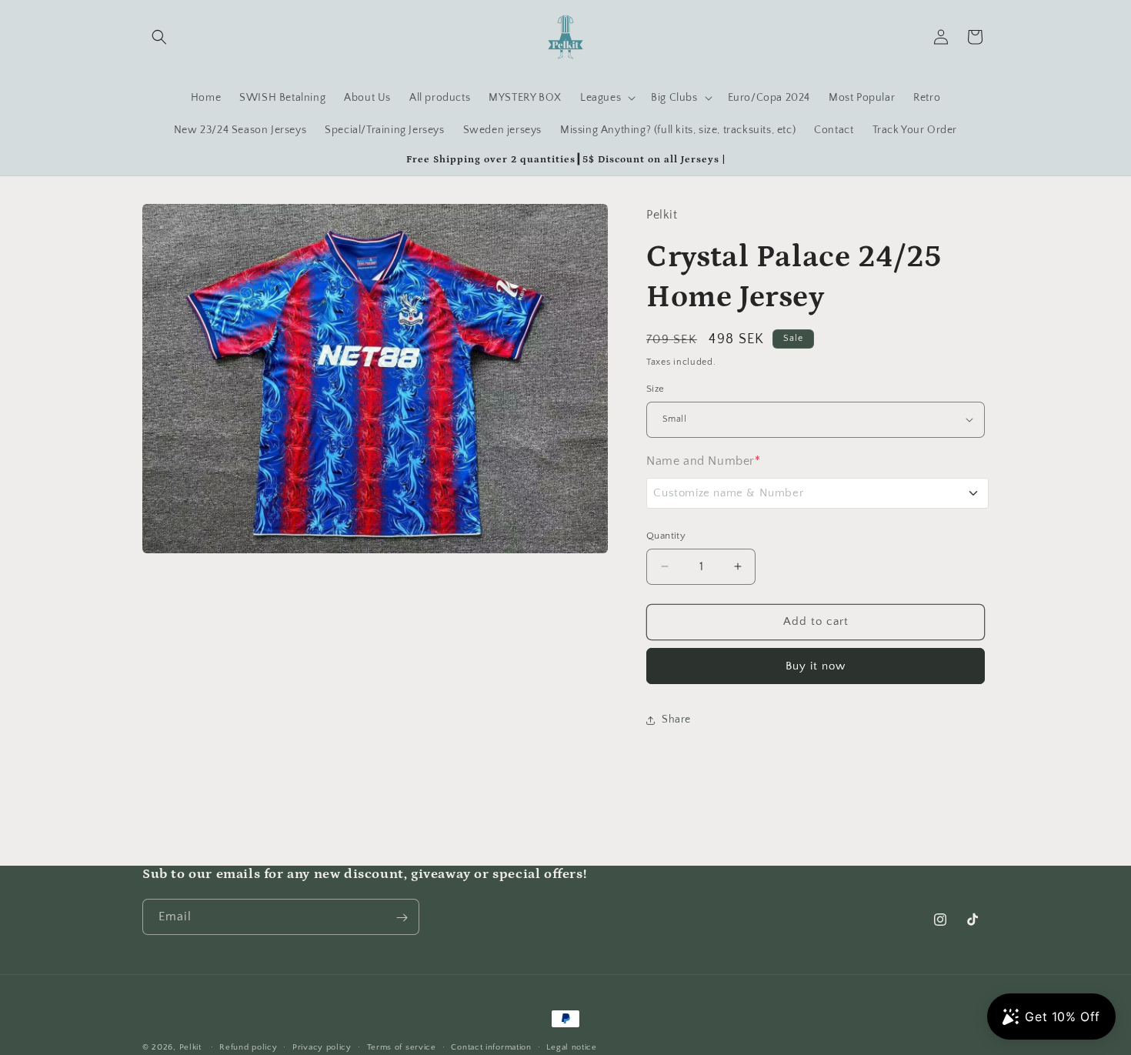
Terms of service (401, 1046)
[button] (159, 37)
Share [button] (676, 719)
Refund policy (248, 1046)
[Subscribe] (402, 918)
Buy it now (816, 666)
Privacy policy (322, 1046)
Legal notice (571, 1046)
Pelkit (190, 1047)
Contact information (491, 1046)
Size (655, 388)
